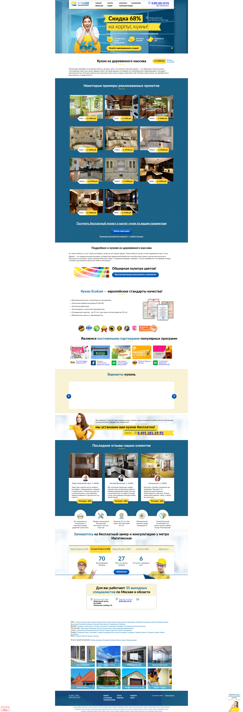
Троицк (166, 709)
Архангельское (90, 711)
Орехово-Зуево (151, 706)
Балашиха (79, 706)
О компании (136, 3)
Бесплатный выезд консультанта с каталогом (135, 275)
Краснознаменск (161, 709)
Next (174, 396)
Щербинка (122, 711)
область (156, 711)
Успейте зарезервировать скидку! (124, 48)
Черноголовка (94, 709)
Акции (109, 5)
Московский (83, 711)
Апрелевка (135, 709)
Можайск (146, 706)
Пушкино (150, 709)
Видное (110, 709)
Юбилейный (105, 709)
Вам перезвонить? (162, 5)
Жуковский (115, 706)
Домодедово (129, 709)
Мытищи (108, 711)
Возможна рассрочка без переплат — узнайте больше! (121, 236)
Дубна (101, 706)
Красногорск (140, 706)
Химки (118, 709)
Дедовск (155, 709)
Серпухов (84, 709)
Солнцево (132, 711)
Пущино (162, 706)
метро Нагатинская (149, 711)
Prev (68, 396)
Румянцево (116, 711)
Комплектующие (126, 5)
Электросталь (142, 711)
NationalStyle (169, 695)
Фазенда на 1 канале (103, 364)
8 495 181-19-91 (160, 3)
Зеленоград (123, 709)
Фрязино (88, 709)
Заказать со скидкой (170, 61)
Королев (135, 706)
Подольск (158, 706)
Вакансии (99, 5)
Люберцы (104, 711)
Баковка (96, 711)
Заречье (136, 711)
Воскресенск (85, 706)
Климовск (126, 706)
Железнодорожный (107, 706)
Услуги (110, 3)
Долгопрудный (96, 706)
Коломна (131, 706)
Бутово (99, 711)
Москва (75, 706)
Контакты (123, 3)
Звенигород (140, 709)
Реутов (112, 711)
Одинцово (114, 709)
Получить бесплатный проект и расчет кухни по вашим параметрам (122, 223)
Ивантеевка (120, 706)
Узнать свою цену (121, 231)
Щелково (100, 709)
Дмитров (90, 706)
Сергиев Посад (78, 709)
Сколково (127, 711)
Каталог (98, 3)
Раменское (167, 706)
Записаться (121, 572)
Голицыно (146, 709)
